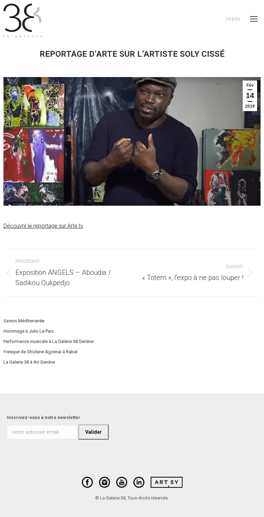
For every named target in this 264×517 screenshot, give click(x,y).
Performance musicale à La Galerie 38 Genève (48, 341)
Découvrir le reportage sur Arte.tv (43, 226)
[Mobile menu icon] (254, 19)
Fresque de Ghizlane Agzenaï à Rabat (40, 351)
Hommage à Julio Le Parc (28, 331)
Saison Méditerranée (23, 320)
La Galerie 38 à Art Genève (29, 362)
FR (228, 19)
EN (237, 19)
